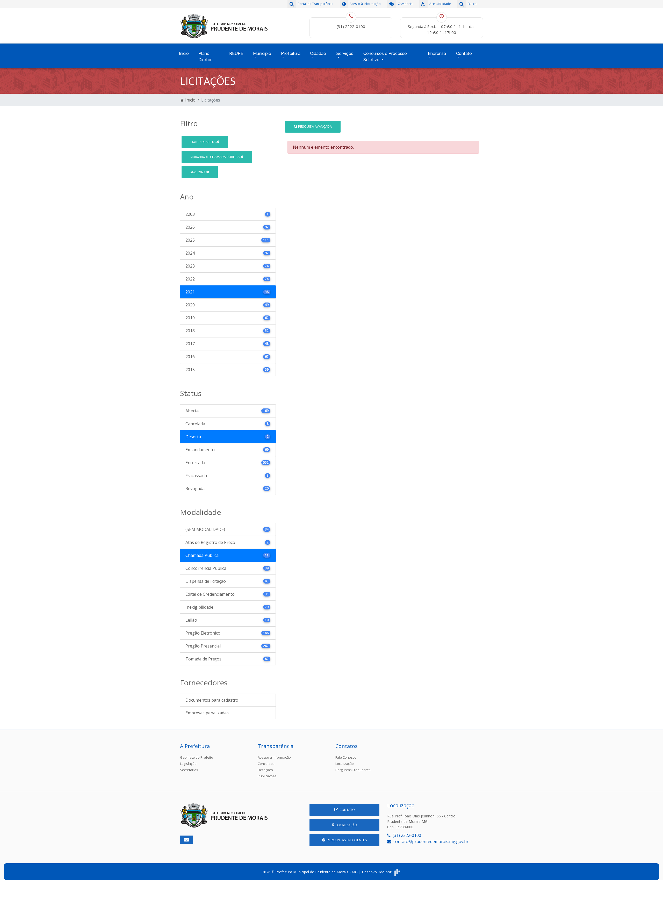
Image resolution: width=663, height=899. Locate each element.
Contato (346, 809)
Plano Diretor (205, 56)
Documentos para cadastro (211, 700)
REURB (236, 53)
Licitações (265, 769)
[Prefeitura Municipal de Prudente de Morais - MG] (224, 25)
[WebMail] (186, 840)
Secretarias (189, 769)
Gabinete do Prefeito (196, 757)
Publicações (267, 776)
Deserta (203, 141)
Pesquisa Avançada (314, 126)
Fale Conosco (345, 757)
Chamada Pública (215, 156)
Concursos (266, 763)
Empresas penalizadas (207, 713)
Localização (344, 763)
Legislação (188, 763)
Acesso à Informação (274, 757)
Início (184, 53)
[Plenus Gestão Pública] (397, 871)
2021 (198, 172)
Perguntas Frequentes (353, 769)
